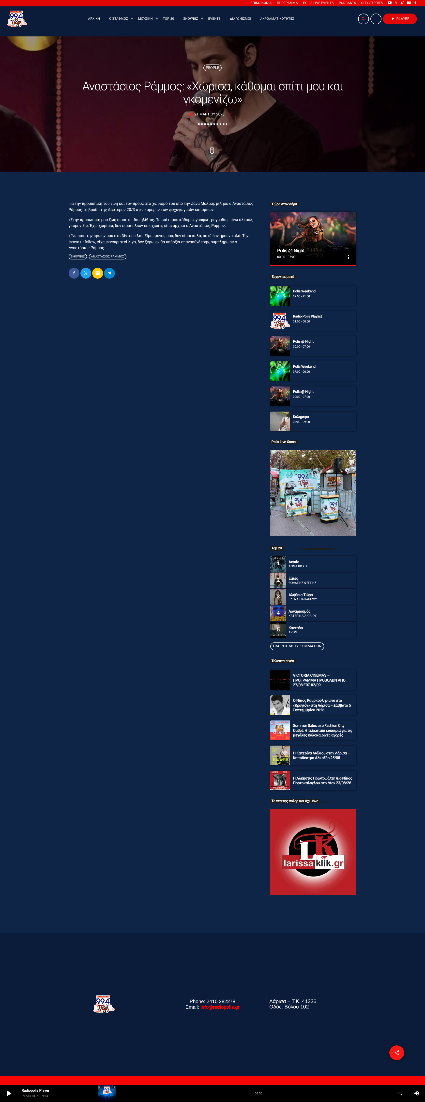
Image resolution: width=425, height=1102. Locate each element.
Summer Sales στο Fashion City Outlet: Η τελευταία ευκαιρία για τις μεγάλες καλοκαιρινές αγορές (322, 730)
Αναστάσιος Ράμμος (107, 256)
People (212, 67)
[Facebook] (415, 3)
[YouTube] (390, 3)
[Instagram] (409, 3)
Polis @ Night (290, 251)
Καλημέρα (301, 417)
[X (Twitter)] (396, 3)
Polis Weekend (304, 291)
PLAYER (400, 18)
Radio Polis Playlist (307, 316)
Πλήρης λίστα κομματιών (297, 646)
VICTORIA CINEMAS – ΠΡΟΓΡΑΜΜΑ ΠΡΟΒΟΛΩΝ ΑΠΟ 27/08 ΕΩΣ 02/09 (319, 680)
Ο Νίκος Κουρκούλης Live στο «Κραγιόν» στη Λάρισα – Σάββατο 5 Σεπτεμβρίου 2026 (322, 705)
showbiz (78, 256)
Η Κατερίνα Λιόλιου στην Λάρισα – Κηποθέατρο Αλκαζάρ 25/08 (321, 755)
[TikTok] (403, 3)
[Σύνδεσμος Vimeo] (17, 19)
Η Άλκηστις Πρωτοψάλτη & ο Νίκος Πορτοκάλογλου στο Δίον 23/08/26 (322, 780)
